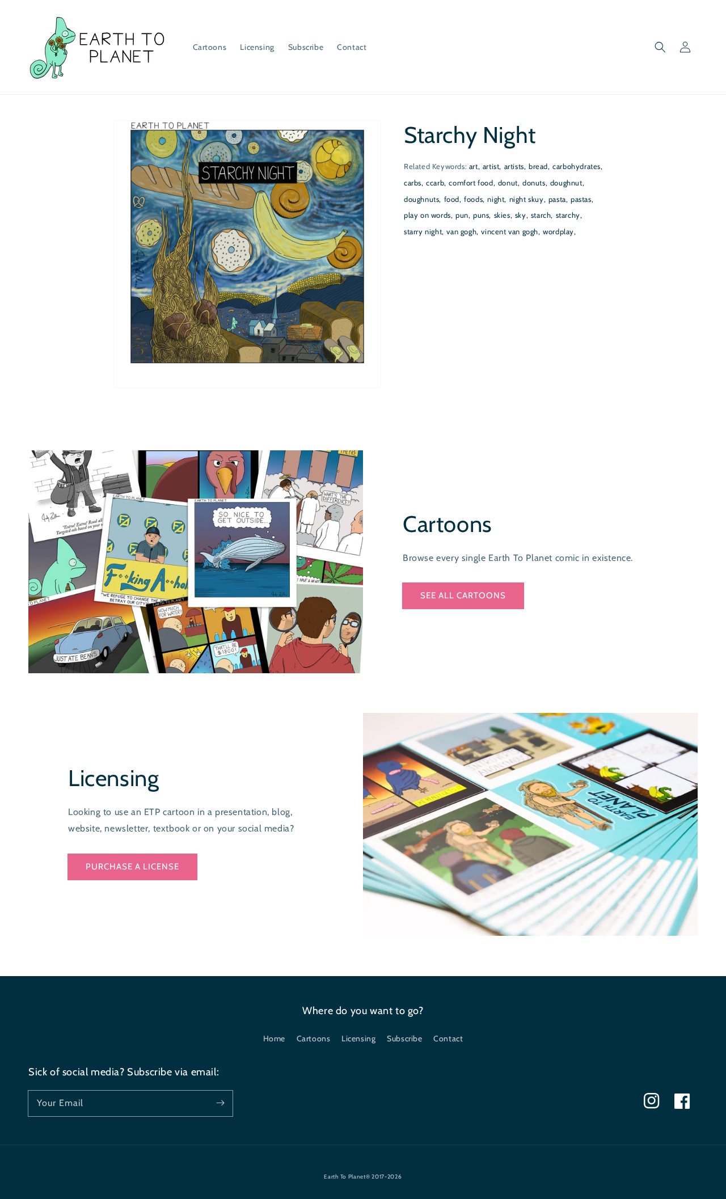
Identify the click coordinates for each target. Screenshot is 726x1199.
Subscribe (404, 1038)
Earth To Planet (345, 1176)
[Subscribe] (220, 1103)
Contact (448, 1038)
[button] (660, 47)
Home (274, 1038)
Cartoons (314, 1038)
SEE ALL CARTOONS (463, 595)
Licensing (358, 1038)
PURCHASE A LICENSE (132, 867)
